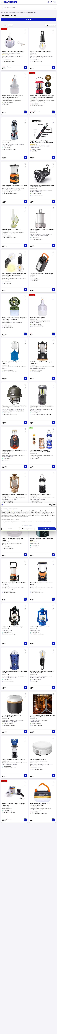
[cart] (55, 2)
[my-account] (48, 2)
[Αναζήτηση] (2, 7)
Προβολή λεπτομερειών (27, 525)
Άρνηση (10, 528)
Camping (23, 12)
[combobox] (28, 7)
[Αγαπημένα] (51, 2)
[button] (2, 2)
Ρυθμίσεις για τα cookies (27, 528)
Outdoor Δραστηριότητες (15, 12)
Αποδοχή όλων (46, 528)
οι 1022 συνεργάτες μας (11, 510)
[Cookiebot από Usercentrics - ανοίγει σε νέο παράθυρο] (49, 505)
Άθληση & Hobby (4, 12)
